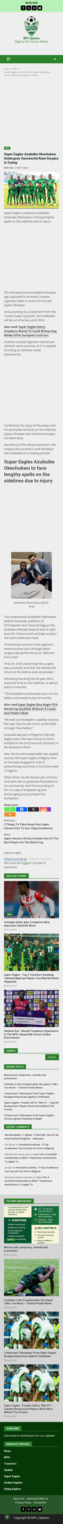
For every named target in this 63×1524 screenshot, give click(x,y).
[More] (10, 814)
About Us (19, 1498)
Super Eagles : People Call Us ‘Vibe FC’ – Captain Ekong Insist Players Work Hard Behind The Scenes (31, 1106)
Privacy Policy (23, 1502)
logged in (27, 863)
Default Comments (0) (15, 858)
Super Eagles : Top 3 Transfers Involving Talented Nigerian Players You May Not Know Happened (31, 952)
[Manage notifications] (7, 1516)
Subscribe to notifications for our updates (29, 1435)
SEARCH (10, 1051)
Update (10, 1239)
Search (52, 1057)
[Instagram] (45, 809)
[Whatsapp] (10, 809)
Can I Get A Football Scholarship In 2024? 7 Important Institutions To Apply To (31, 1158)
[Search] (55, 59)
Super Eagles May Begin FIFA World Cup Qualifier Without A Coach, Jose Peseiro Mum (31, 709)
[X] (33, 809)
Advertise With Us (37, 1498)
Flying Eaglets (12, 1488)
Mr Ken (10, 167)
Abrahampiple (13, 1134)
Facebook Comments (40, 858)
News (9, 1292)
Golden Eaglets (13, 1482)
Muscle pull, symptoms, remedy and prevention (31, 1224)
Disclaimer (40, 1502)
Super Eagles (12, 1476)
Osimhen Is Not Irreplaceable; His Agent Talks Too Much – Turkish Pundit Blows (31, 1277)
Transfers (10, 1463)
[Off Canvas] (8, 59)
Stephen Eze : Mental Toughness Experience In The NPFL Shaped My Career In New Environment (31, 1008)
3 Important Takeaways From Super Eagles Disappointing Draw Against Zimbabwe (31, 1330)
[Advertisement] (31, 113)
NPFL (7, 148)
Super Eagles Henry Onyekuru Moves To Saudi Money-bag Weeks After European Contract (30, 331)
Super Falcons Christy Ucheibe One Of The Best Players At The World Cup (31, 838)
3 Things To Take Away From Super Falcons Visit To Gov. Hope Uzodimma (28, 824)
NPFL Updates (31, 38)
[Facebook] (21, 809)
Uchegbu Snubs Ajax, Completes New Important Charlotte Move (31, 899)
